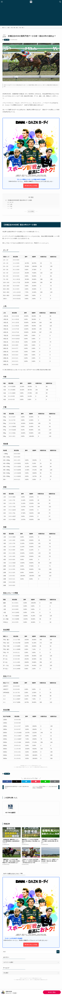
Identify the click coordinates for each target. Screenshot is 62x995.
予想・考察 (7, 39)
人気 (11, 204)
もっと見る (31, 211)
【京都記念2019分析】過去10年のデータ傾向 (19, 200)
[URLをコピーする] (55, 781)
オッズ (11, 202)
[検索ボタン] (60, 2)
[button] (7, 781)
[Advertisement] (31, 15)
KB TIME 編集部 (10, 812)
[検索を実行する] (58, 951)
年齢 (11, 206)
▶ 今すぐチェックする (31, 185)
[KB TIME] (31, 2)
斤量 (11, 208)
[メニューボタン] (2, 2)
